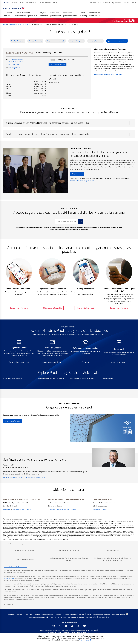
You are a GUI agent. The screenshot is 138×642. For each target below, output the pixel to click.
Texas (19, 24)
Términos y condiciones (69, 232)
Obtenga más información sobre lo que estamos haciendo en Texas (24, 477)
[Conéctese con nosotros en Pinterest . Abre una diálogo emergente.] (72, 626)
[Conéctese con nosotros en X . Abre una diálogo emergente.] (78, 626)
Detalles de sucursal (17, 41)
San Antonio (26, 24)
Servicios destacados (35, 41)
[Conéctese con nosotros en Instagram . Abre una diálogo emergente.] (60, 626)
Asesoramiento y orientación (56, 41)
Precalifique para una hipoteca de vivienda (51, 378)
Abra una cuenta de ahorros (13, 378)
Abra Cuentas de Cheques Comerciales (82, 378)
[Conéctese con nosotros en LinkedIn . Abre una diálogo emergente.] (66, 626)
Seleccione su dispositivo (66, 221)
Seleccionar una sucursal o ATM (123, 21)
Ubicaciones (12, 24)
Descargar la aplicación (119, 362)
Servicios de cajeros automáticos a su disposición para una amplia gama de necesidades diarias (69, 134)
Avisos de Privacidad (85, 640)
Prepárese (85, 362)
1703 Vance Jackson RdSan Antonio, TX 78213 (15, 60)
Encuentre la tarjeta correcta (19, 362)
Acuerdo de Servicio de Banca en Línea (15, 567)
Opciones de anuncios (118, 614)
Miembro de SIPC (9, 578)
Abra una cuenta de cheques (52, 362)
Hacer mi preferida (14, 68)
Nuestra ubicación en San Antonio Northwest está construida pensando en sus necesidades (69, 123)
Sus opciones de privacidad (37, 617)
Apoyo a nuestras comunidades (117, 41)
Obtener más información (19, 308)
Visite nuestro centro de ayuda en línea (82, 181)
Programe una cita (57, 65)
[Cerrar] (135, 637)
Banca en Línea (108, 378)
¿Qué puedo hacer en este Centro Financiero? (108, 74)
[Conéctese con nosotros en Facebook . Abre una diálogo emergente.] (53, 626)
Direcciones (7, 510)
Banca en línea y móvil (77, 41)
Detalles (28, 510)
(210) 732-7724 (13, 64)
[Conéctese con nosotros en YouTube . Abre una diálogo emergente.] (84, 626)
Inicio (5, 24)
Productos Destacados (95, 41)
